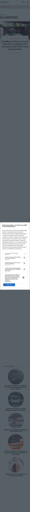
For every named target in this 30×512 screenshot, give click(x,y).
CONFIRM (9, 284)
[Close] (26, 225)
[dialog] (15, 256)
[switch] (24, 257)
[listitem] (15, 254)
